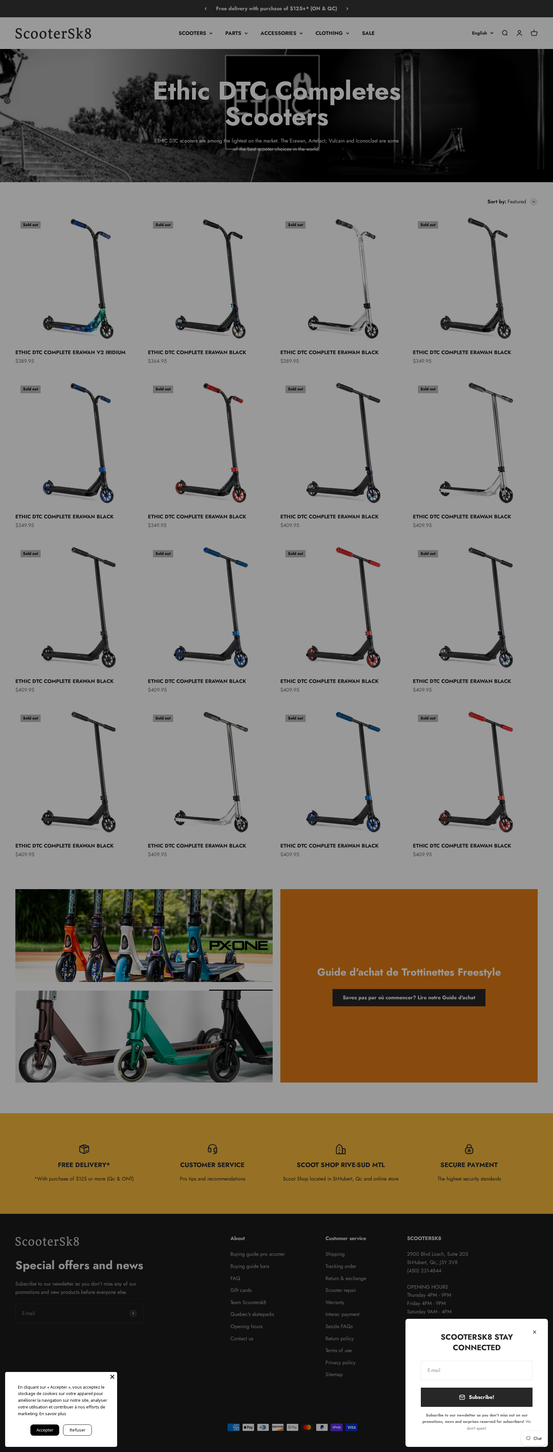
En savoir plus (52, 1413)
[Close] (535, 1332)
